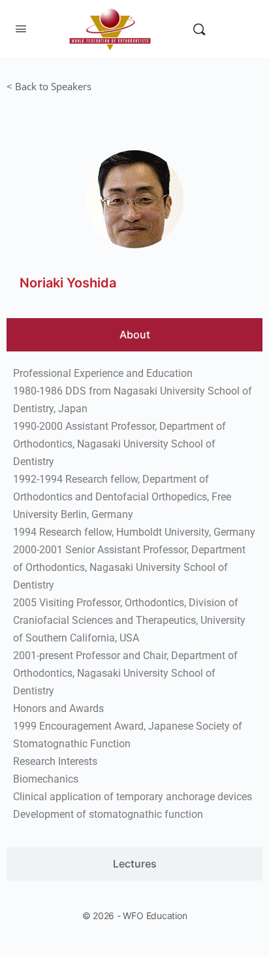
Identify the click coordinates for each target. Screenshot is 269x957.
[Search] (199, 29)
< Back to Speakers (49, 86)
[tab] (134, 334)
